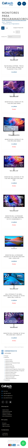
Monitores (9, 22)
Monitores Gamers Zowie (10, 372)
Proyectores (7, 380)
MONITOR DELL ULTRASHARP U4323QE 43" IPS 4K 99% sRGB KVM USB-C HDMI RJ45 (14, 256)
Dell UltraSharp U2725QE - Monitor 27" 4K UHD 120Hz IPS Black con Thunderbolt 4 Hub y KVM (14, 67)
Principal (6, 355)
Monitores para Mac (9, 366)
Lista (7, 28)
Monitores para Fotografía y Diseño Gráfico (15, 369)
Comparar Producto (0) (18, 27)
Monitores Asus (8, 359)
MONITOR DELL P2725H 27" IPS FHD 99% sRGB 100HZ (14, 140)
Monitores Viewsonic (10, 367)
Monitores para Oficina (10, 373)
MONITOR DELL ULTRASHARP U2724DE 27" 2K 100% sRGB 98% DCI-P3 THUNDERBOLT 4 (14, 217)
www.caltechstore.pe (7, 397)
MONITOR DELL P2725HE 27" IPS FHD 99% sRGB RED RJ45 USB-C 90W (14, 178)
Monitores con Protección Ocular (12, 362)
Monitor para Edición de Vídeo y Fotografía (14, 370)
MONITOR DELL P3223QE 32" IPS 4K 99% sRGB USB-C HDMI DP (14, 334)
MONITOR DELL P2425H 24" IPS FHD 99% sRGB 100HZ (14, 102)
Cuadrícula (2, 28)
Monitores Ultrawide (9, 376)
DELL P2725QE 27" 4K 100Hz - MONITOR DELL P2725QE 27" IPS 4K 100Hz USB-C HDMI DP (14, 295)
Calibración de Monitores (10, 378)
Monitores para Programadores (11, 23)
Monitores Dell (8, 364)
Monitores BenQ (9, 361)
